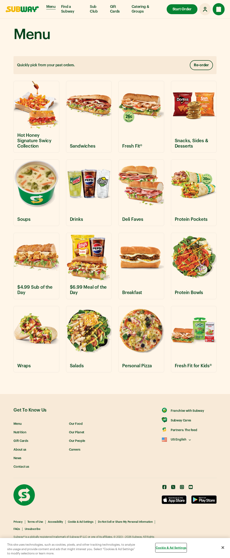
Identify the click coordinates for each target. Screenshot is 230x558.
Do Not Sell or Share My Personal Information (125, 521)
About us (19, 449)
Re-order (201, 65)
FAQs (16, 529)
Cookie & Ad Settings (80, 521)
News (17, 458)
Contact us (21, 466)
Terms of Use (35, 521)
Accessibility (55, 521)
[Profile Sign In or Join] (205, 9)
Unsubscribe (32, 529)
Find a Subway (67, 9)
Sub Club (94, 9)
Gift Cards (115, 9)
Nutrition (20, 432)
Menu (51, 7)
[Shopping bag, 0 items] (219, 9)
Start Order (182, 9)
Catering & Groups (140, 9)
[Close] (223, 547)
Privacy (18, 521)
